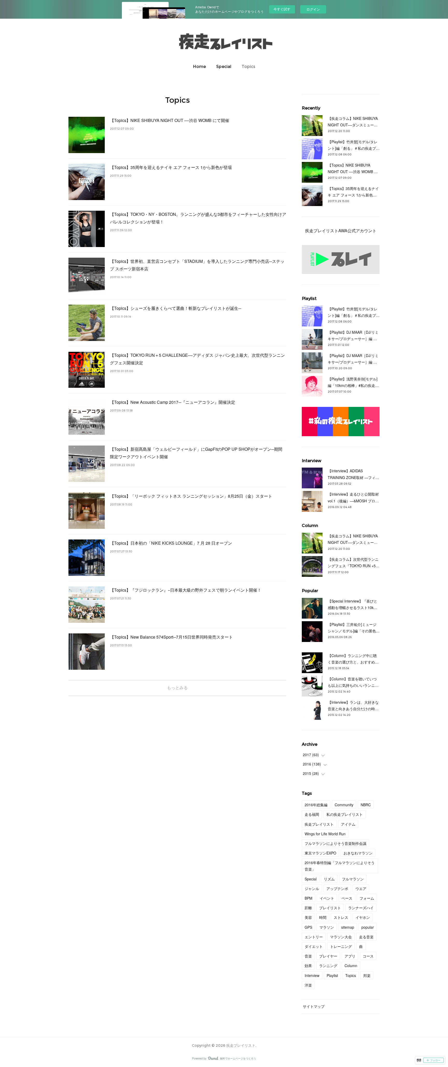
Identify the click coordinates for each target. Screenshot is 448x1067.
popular (367, 927)
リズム (329, 878)
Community (344, 804)
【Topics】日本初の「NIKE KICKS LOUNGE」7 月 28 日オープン (171, 543)
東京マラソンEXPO (320, 853)
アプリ (350, 956)
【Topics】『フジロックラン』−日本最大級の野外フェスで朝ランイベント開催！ (185, 590)
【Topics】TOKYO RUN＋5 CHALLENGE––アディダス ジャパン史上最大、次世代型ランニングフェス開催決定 (197, 359)
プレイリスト (330, 907)
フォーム (367, 898)
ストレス (341, 917)
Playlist (332, 975)
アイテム (348, 824)
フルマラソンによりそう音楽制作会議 (335, 843)
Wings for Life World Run (325, 833)
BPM (308, 898)
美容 (308, 917)
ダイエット (314, 946)
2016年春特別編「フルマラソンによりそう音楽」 (340, 866)
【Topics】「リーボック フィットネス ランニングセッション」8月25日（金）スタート (191, 496)
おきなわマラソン (358, 853)
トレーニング (341, 946)
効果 (308, 965)
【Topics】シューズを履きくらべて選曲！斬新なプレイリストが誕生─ (175, 308)
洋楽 (308, 985)
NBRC (366, 804)
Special (223, 66)
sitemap (347, 927)
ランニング (328, 965)
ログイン (313, 9)
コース (368, 956)
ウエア (360, 888)
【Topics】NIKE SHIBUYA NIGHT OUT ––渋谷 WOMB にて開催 (169, 120)
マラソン (326, 927)
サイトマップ (314, 1006)
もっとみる (177, 687)
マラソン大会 (341, 936)
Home (199, 66)
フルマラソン (353, 878)
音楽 (308, 956)
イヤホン (362, 917)
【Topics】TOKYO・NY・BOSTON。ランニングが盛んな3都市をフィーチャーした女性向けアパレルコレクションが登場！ (198, 218)
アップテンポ (337, 888)
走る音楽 (366, 936)
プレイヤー (328, 956)
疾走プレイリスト (319, 824)
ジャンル (312, 888)
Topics (248, 66)
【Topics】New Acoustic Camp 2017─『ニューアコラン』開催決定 (172, 402)
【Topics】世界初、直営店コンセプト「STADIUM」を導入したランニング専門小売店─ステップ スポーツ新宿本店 (197, 265)
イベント (327, 898)
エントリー (314, 936)
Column (351, 965)
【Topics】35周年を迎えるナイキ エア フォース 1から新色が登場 (171, 167)
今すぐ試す (282, 8)
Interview (312, 975)
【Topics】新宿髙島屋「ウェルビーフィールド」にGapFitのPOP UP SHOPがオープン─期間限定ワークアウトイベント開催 (196, 453)
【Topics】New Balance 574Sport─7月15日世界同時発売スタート (171, 637)
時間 (322, 917)
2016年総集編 (316, 804)
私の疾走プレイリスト (344, 814)
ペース (346, 898)
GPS (308, 927)
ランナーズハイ (361, 907)
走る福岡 (312, 814)
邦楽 (366, 975)
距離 (308, 907)
